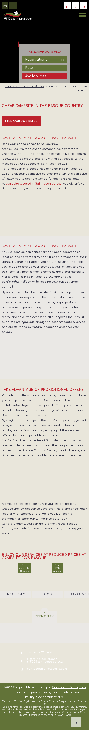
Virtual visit (6, 6)
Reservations (36, 59)
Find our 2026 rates (21, 120)
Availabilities (35, 76)
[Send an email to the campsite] (75, 5)
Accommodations (34, 11)
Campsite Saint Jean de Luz (24, 86)
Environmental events (41, 20)
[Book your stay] (83, 5)
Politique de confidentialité (44, 697)
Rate (29, 68)
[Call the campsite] (67, 5)
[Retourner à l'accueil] (17, 16)
